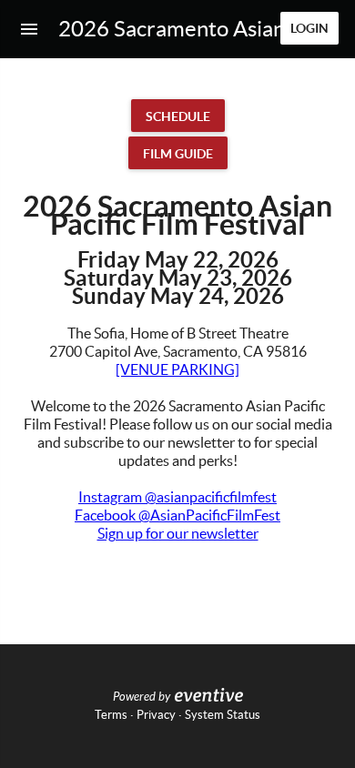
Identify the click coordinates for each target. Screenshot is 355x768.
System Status (222, 715)
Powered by (141, 697)
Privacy (156, 715)
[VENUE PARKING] (177, 369)
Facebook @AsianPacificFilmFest (177, 515)
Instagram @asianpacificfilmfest (177, 497)
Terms (111, 715)
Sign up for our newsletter (178, 533)
